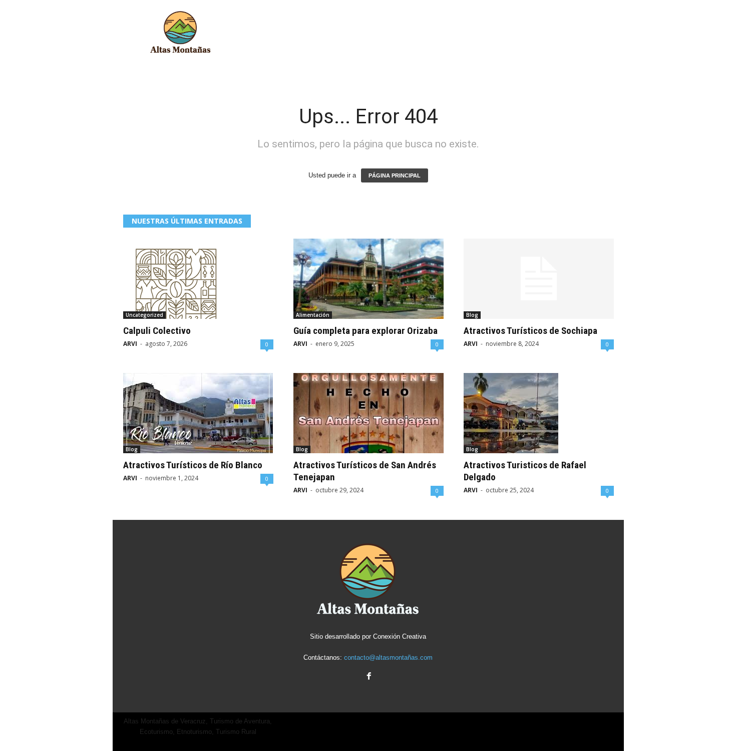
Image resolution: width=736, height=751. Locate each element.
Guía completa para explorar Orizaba (365, 330)
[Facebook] (368, 677)
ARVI (130, 343)
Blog (472, 314)
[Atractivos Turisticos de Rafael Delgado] (539, 413)
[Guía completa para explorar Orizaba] (368, 279)
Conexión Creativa (399, 636)
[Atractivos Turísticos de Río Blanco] (198, 413)
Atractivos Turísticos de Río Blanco (192, 465)
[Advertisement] (441, 32)
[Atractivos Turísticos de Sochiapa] (539, 279)
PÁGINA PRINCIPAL (395, 175)
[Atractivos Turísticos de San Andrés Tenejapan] (368, 413)
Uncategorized (144, 314)
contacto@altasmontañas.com (388, 657)
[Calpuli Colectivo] (198, 279)
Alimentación (312, 314)
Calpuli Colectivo (157, 330)
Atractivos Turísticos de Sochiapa (530, 330)
